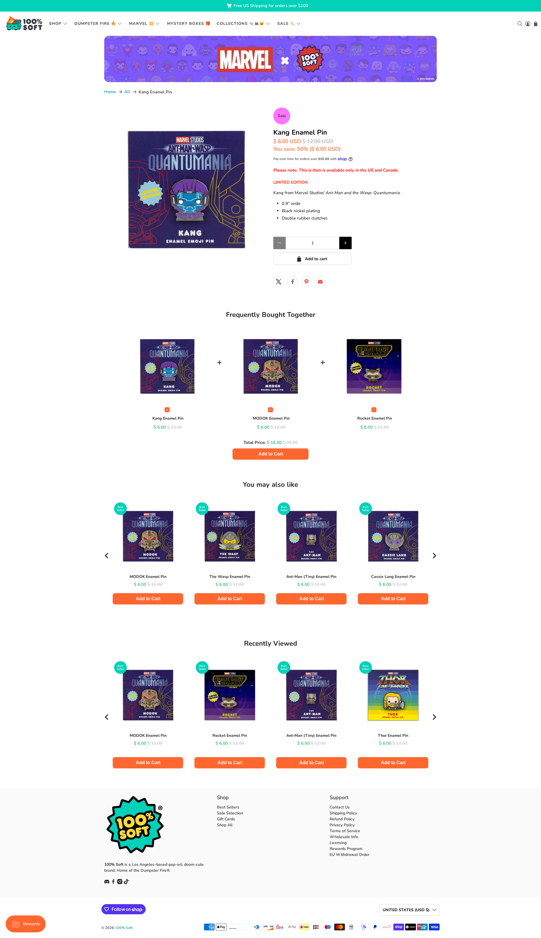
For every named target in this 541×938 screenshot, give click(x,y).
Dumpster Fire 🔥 (95, 23)
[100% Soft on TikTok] (126, 883)
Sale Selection (230, 813)
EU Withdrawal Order (349, 854)
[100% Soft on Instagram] (119, 883)
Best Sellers (228, 807)
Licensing (338, 842)
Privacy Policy (342, 825)
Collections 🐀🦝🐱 (240, 23)
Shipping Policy (343, 813)
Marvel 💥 (141, 23)
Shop (55, 23)
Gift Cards (226, 819)
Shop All (224, 825)
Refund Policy (342, 819)
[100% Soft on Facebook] (113, 883)
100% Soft (124, 927)
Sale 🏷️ (286, 23)
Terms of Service (345, 831)
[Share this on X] (278, 281)
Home (110, 92)
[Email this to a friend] (320, 281)
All (127, 92)
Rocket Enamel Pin (374, 418)
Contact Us (340, 807)
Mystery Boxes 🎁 (188, 23)
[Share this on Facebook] (292, 281)
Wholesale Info (344, 837)
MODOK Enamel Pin (271, 418)
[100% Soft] (24, 23)
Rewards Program (346, 848)
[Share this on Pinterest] (306, 281)
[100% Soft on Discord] (106, 883)
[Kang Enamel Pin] (186, 189)
